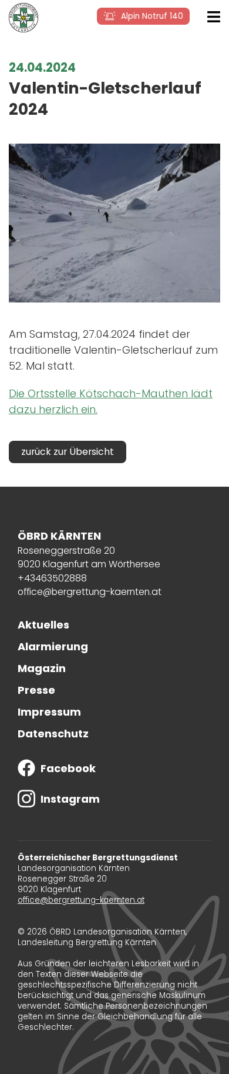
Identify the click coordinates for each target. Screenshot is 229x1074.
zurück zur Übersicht (67, 451)
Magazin (42, 668)
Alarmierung (53, 646)
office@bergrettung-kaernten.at (89, 591)
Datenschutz (53, 733)
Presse (36, 690)
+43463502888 (52, 578)
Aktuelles (43, 624)
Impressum (49, 711)
